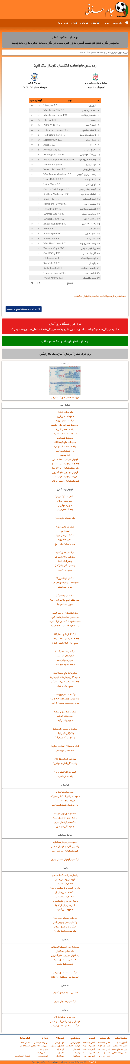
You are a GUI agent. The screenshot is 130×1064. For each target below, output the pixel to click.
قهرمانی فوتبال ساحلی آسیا (65, 850)
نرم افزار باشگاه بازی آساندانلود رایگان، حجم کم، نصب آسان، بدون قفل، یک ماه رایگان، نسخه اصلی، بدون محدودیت (65, 326)
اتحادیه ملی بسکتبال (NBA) (65, 976)
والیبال (77, 1052)
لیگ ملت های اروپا (65, 420)
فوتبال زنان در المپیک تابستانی (65, 1021)
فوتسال (76, 1049)
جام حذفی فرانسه (65, 655)
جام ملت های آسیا (65, 437)
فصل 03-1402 (103, 1049)
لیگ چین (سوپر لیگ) (65, 737)
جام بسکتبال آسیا (65, 963)
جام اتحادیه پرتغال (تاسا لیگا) (65, 681)
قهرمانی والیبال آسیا (65, 905)
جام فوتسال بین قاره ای (65, 813)
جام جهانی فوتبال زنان (65, 1016)
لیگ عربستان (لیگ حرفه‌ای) (65, 746)
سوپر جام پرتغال (65, 685)
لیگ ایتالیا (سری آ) (65, 578)
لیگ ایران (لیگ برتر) (65, 496)
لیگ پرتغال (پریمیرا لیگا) (65, 672)
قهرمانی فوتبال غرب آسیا (65, 476)
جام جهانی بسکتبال (65, 951)
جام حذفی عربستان (65, 750)
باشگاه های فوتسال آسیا (65, 817)
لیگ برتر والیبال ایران (65, 926)
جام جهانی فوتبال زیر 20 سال (65, 463)
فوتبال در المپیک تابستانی (65, 459)
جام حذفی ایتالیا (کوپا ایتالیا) (65, 582)
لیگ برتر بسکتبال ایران (65, 972)
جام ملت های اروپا (65, 416)
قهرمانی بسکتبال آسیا (65, 959)
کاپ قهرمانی (43, 1056)
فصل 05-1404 (103, 1042)
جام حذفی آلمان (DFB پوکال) (65, 638)
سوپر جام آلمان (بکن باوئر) (65, 642)
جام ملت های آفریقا (65, 429)
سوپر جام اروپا (65, 539)
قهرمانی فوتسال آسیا (65, 800)
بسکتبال (76, 1056)
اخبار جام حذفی (120, 1045)
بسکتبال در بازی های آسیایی (65, 955)
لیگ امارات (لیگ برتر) (65, 771)
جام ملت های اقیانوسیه (65, 446)
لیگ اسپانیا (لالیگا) (65, 595)
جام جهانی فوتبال (65, 412)
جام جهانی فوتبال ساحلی (65, 842)
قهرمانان (84, 23)
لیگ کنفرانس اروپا (65, 535)
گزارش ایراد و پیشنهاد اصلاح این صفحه (23, 309)
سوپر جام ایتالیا (65, 586)
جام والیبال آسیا (65, 909)
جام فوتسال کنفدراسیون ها (65, 804)
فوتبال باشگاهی (73, 1045)
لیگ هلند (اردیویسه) (65, 694)
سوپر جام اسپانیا (65, 604)
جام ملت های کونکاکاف (65, 442)
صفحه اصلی (121, 1037)
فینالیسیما (65, 455)
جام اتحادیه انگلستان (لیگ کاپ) (65, 621)
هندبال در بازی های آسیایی (65, 992)
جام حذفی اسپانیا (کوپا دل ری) (65, 599)
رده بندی (95, 23)
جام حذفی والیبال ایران (65, 930)
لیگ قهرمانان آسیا (65, 552)
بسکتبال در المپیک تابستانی (65, 946)
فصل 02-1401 (103, 1052)
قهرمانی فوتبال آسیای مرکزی (65, 480)
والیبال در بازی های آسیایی (65, 900)
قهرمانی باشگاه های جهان (65, 917)
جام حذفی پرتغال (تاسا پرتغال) (65, 677)
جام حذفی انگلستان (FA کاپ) (65, 617)
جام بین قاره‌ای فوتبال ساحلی (65, 846)
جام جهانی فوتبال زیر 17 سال (65, 467)
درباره (74, 23)
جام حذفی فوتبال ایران (106, 9)
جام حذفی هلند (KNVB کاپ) (65, 698)
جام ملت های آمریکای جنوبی (65, 424)
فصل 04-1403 (103, 1045)
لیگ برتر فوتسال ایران (65, 822)
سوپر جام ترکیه (65, 720)
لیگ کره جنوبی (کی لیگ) (65, 728)
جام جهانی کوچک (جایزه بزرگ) (65, 796)
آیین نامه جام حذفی (39, 1045)
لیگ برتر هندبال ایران (65, 1001)
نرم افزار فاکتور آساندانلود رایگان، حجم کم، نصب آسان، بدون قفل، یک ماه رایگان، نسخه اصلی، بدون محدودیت (65, 40)
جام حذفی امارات (65, 776)
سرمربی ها (43, 1049)
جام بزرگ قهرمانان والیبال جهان (65, 887)
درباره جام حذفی (41, 1042)
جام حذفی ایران (65, 500)
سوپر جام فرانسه (65, 660)
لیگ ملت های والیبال (65, 892)
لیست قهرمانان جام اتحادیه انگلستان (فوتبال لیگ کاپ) (99, 296)
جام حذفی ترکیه (65, 715)
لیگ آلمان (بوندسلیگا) (65, 634)
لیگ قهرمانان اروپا (65, 526)
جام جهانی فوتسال (65, 791)
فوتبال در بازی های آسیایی (65, 472)
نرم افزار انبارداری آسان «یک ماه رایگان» (65, 341)
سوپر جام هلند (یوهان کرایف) (65, 702)
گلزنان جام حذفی (119, 1052)
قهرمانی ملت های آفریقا (65, 433)
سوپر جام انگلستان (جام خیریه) (65, 625)
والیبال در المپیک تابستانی (65, 875)
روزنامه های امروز (119, 1049)
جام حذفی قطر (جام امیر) (65, 763)
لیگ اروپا (65, 531)
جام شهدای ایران (65, 509)
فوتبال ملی (75, 1042)
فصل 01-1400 (103, 1056)
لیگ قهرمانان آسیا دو (65, 556)
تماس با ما (63, 23)
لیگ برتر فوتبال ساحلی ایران (65, 859)
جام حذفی (117, 23)
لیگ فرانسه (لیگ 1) (65, 651)
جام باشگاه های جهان (65, 518)
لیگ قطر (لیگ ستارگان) (65, 758)
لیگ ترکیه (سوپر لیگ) (65, 711)
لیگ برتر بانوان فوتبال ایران (65, 1025)
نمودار (106, 23)
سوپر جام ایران (65, 505)
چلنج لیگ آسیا (65, 561)
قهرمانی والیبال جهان (65, 879)
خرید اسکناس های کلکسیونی (65, 397)
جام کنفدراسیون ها (65, 450)
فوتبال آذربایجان (22, 1056)
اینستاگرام (25, 1045)
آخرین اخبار (122, 1042)
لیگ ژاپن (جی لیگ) (65, 733)
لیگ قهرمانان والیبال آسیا (65, 922)
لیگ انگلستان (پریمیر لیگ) (65, 612)
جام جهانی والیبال (65, 883)
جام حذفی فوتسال (65, 826)
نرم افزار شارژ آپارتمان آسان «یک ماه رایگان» (65, 353)
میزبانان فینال (42, 1052)
